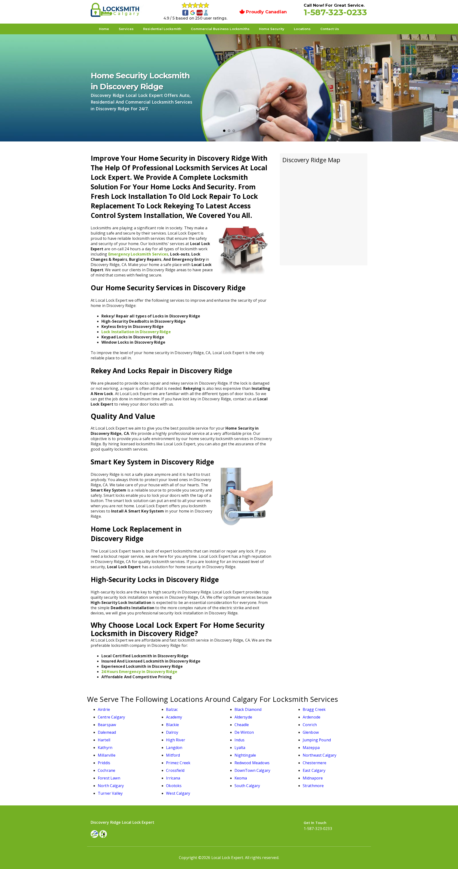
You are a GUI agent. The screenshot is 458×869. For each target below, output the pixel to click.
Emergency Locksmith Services (138, 254)
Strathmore (313, 785)
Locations (302, 29)
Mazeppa (311, 747)
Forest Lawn (109, 778)
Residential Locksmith (162, 29)
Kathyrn (105, 747)
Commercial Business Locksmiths (220, 29)
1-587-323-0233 (335, 12)
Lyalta (239, 747)
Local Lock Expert (227, 857)
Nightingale (245, 755)
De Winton (244, 732)
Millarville (106, 755)
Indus (239, 740)
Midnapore (313, 778)
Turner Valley (110, 793)
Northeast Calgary (320, 755)
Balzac (172, 709)
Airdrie (104, 709)
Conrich (310, 724)
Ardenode (311, 717)
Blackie (172, 724)
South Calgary (247, 785)
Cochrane (106, 770)
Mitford (173, 755)
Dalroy (172, 732)
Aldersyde (243, 717)
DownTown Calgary (252, 770)
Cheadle (241, 724)
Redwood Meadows (252, 762)
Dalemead (107, 732)
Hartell (104, 740)
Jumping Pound (317, 740)
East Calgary (314, 770)
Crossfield (175, 770)
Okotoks (174, 785)
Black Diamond (248, 709)
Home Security (271, 29)
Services (126, 29)
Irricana (173, 778)
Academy (174, 717)
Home (104, 29)
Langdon (174, 747)
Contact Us (329, 29)
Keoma (240, 778)
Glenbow (311, 732)
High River (175, 740)
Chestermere (315, 762)
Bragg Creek (314, 709)
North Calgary (111, 785)
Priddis (104, 762)
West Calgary (178, 793)
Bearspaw (107, 724)
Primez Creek (178, 762)
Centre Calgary (111, 717)
